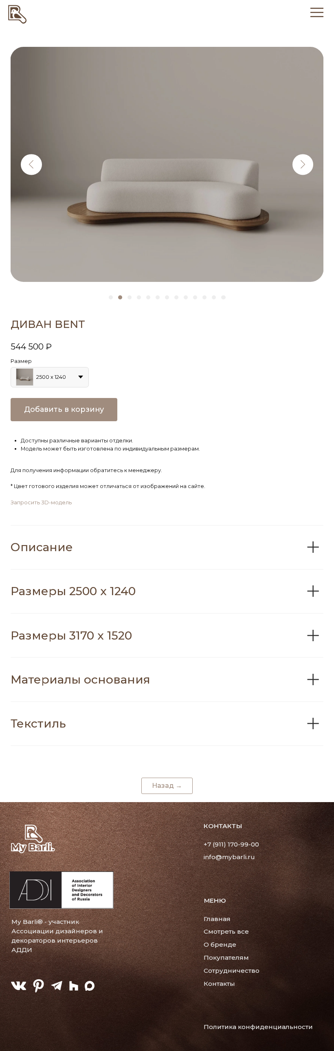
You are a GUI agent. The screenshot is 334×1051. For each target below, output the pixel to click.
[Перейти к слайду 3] (129, 297)
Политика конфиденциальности (258, 1027)
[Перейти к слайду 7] (167, 297)
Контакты (219, 983)
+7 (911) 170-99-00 (231, 844)
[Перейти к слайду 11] (204, 297)
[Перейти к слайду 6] (158, 297)
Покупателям (226, 957)
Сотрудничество (231, 970)
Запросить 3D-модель (41, 502)
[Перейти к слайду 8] (176, 297)
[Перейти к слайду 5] (148, 297)
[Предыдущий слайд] (31, 164)
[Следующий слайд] (302, 164)
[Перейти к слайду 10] (195, 297)
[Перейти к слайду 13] (223, 297)
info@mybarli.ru (229, 857)
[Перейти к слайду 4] (139, 297)
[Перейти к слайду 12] (214, 297)
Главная (217, 919)
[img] (17, 13)
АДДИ (21, 950)
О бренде (220, 944)
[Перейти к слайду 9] (186, 297)
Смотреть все (226, 931)
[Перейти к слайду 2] (120, 297)
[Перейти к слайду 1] (111, 297)
